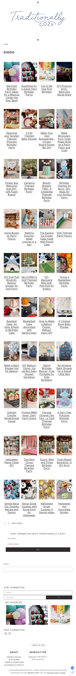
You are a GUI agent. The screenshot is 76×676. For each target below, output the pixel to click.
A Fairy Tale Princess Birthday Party (64, 417)
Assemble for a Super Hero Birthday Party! (29, 90)
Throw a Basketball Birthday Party (64, 281)
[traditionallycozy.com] (38, 27)
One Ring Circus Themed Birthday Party (29, 465)
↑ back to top (38, 645)
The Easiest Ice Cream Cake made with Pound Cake (47, 238)
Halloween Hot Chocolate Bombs (64, 508)
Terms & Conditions (14, 662)
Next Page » (17, 523)
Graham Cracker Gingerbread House (11, 417)
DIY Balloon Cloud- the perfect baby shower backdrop (29, 371)
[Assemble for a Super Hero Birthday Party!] (38, 615)
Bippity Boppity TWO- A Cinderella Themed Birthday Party (47, 191)
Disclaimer (14, 659)
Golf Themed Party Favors (64, 234)
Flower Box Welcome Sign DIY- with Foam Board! (11, 188)
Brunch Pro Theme (56, 673)
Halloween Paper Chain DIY (11, 462)
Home (6, 44)
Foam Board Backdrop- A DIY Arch (64, 462)
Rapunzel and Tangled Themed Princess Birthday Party (11, 140)
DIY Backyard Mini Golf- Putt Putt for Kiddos (47, 283)
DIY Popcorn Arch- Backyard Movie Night (64, 90)
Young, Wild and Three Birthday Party (47, 464)
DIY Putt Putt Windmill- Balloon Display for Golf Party (11, 283)
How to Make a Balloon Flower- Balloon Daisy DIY (46, 327)
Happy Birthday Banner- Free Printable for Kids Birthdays (46, 372)
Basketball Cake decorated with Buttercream (29, 327)
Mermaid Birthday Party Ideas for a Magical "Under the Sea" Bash (11, 93)
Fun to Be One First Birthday (46, 89)
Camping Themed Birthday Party (29, 187)
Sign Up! (32, 657)
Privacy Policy (14, 657)
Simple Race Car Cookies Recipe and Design (11, 508)
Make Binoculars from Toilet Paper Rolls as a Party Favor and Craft (64, 142)
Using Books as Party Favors (11, 235)
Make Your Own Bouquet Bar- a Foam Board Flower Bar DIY (47, 140)
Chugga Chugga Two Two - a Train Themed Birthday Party (47, 419)
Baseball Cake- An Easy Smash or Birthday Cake (12, 327)
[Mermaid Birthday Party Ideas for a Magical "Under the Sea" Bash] (16, 615)
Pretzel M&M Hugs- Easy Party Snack (29, 415)
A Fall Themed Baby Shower (29, 136)
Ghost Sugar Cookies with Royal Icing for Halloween (29, 509)
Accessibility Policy (14, 665)
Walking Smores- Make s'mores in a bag (29, 238)
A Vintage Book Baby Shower (64, 324)
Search (6, 564)
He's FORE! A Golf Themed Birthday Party (29, 281)
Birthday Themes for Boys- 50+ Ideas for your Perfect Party (64, 190)
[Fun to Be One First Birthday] (60, 615)
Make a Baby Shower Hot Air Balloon (11, 368)
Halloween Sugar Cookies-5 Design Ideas (46, 508)
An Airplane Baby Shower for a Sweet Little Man (64, 370)
